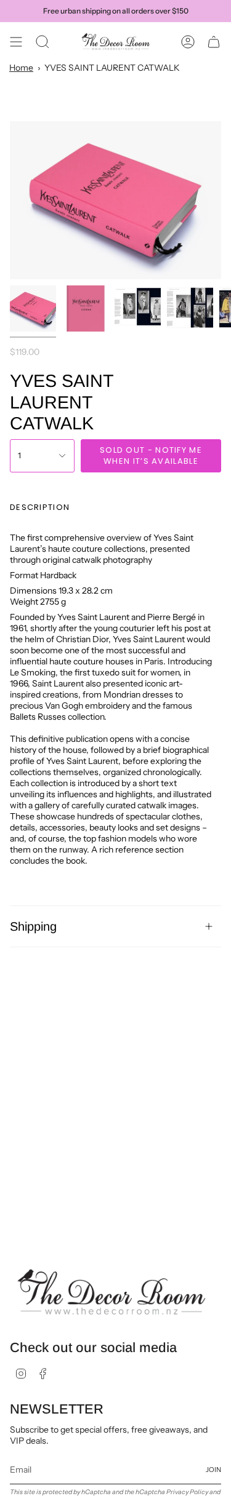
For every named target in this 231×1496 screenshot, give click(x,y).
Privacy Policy (187, 1492)
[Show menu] (16, 42)
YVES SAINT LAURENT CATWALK (112, 67)
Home (21, 67)
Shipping (33, 926)
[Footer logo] (111, 1292)
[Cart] (214, 42)
